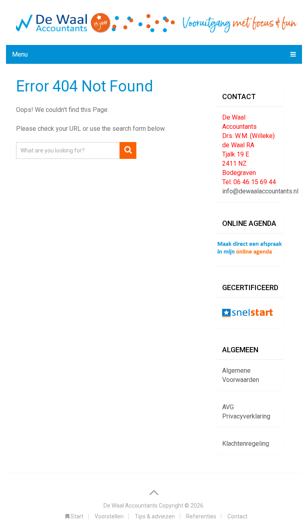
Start (76, 516)
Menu (20, 54)
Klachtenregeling (245, 443)
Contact (237, 516)
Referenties (201, 516)
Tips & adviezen (155, 516)
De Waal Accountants (130, 505)
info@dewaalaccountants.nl (260, 191)
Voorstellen (109, 516)
